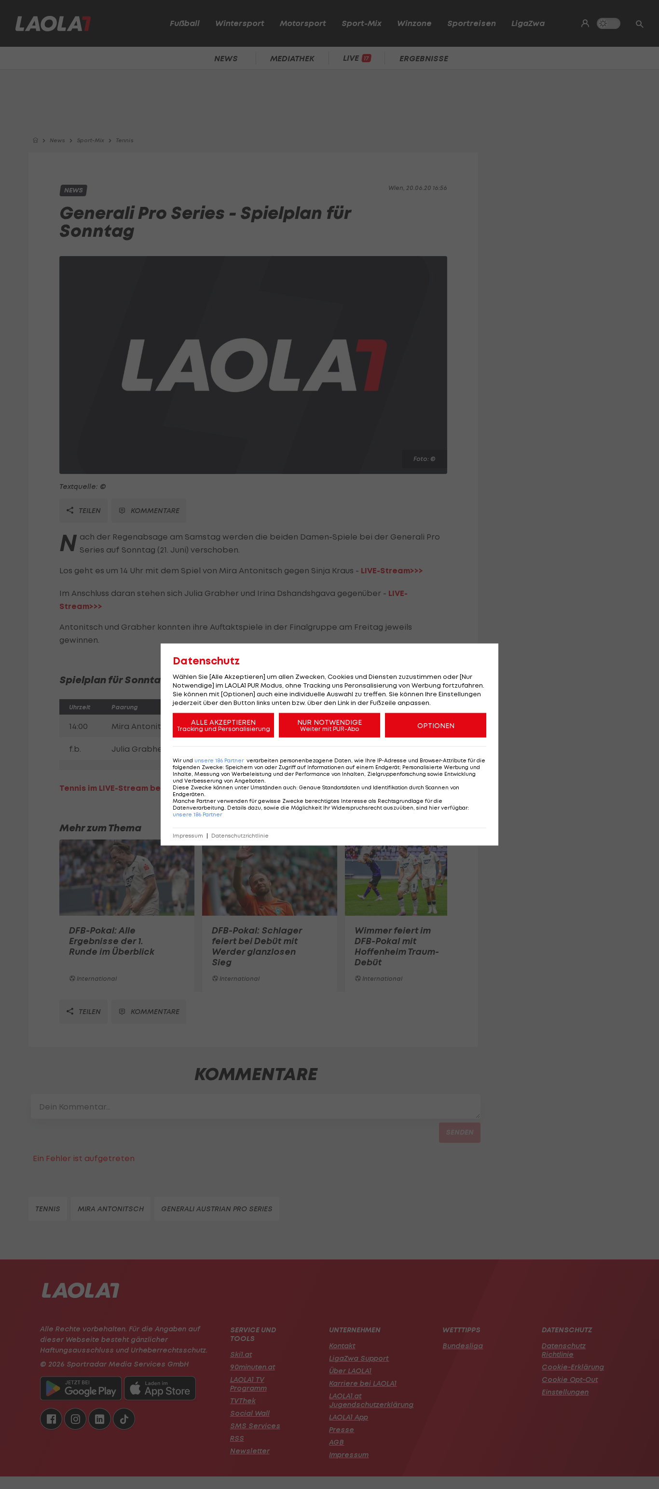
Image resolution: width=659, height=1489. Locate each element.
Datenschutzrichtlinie (240, 836)
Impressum (188, 836)
